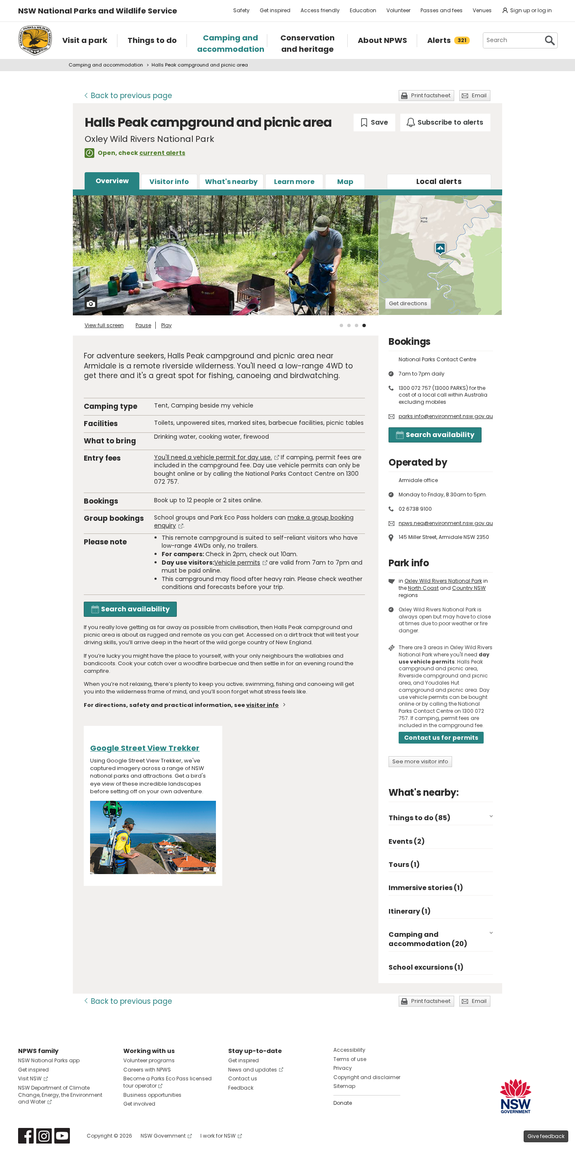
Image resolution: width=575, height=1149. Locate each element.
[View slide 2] (349, 325)
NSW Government (163, 1135)
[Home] (35, 40)
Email (479, 95)
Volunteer (398, 10)
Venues (482, 10)
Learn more (294, 182)
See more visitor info (420, 761)
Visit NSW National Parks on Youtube (62, 1136)
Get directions (408, 303)
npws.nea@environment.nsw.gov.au (446, 523)
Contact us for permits (441, 737)
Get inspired (275, 10)
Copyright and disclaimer (366, 1077)
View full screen (104, 325)
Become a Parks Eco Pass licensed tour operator (167, 1082)
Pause (143, 325)
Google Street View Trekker (145, 748)
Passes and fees (442, 10)
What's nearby (231, 182)
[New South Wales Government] (515, 1096)
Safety (241, 10)
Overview (112, 181)
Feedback (240, 1087)
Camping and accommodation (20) (428, 939)
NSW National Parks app (49, 1060)
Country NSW (469, 588)
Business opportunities (152, 1094)
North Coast (423, 588)
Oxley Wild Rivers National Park (443, 580)
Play (166, 325)
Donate (342, 1102)
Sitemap (344, 1086)
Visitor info (169, 182)
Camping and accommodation (106, 64)
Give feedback (545, 1136)
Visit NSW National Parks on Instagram (44, 1136)
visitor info (262, 705)
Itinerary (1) (410, 911)
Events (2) (407, 841)
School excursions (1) (426, 967)
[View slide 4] (364, 325)
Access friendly (320, 10)
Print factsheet (430, 95)
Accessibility (349, 1049)
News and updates (252, 1069)
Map (345, 182)
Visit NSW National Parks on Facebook (26, 1136)
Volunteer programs (149, 1060)
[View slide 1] (341, 325)
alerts (439, 181)
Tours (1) (404, 864)
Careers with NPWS (147, 1069)
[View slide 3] (356, 325)
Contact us (242, 1078)
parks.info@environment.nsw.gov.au (446, 416)
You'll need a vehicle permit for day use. (213, 457)
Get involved (139, 1103)
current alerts (162, 153)
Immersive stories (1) (426, 888)
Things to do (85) (419, 818)
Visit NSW (30, 1078)
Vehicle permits (237, 562)
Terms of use (349, 1059)
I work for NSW (218, 1135)
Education (363, 10)
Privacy (342, 1068)
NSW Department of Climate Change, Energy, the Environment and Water (60, 1095)
